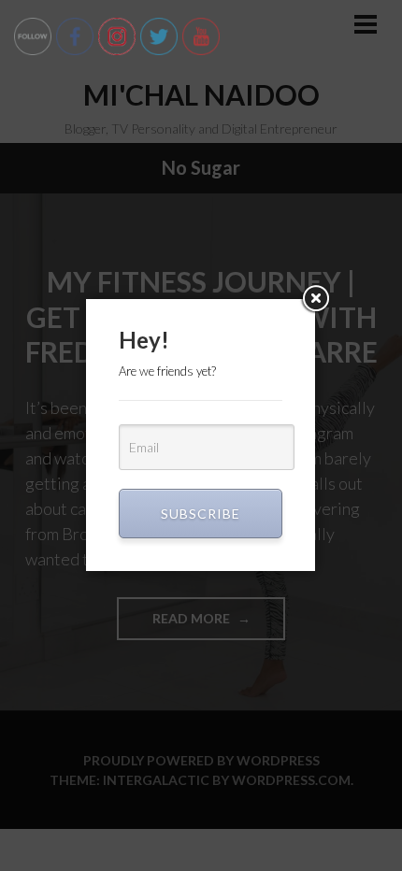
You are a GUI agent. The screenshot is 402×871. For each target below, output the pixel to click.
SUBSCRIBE (200, 513)
